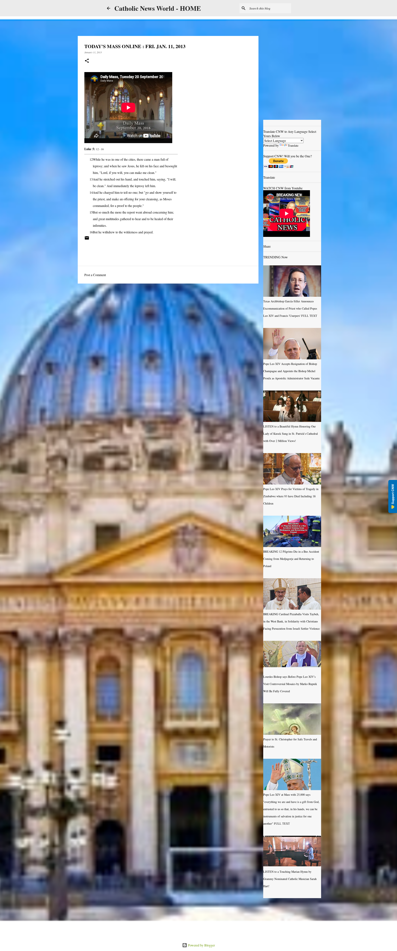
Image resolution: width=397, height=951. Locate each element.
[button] (86, 61)
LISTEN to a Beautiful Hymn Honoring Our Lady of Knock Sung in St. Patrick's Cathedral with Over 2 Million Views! (290, 433)
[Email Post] (86, 239)
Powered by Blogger (201, 945)
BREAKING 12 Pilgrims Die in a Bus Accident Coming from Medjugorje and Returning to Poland (291, 559)
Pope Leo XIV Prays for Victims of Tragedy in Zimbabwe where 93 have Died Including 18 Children (290, 496)
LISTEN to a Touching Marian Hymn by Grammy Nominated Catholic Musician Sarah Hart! (290, 879)
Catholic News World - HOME (157, 8)
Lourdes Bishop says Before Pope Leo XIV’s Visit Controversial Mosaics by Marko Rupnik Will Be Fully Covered (290, 684)
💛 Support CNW (392, 496)
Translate (293, 145)
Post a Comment (95, 275)
